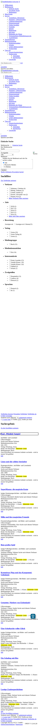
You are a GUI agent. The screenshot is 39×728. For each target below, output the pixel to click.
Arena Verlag (15, 234)
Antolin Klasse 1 (16, 262)
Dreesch (13, 280)
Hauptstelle (14, 276)
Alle (5, 163)
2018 (12, 206)
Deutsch (13, 288)
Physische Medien (10, 165)
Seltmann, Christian (17, 188)
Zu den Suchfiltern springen (9, 428)
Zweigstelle (4, 153)
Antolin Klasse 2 (16, 264)
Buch (12, 244)
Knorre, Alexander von (18, 194)
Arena (13, 232)
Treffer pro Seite (27, 419)
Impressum (19, 724)
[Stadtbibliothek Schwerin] (9, 2)
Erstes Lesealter (16, 260)
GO (21, 63)
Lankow (13, 278)
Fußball (13, 266)
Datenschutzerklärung (8, 724)
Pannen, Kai (15, 196)
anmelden (4, 67)
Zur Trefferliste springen (8, 180)
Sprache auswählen (7, 69)
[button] (35, 153)
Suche (3, 149)
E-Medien (7, 167)
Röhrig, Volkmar (16, 190)
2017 (12, 208)
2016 (12, 210)
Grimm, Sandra (15, 192)
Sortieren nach (5, 417)
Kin (12, 252)
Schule (13, 268)
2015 (12, 212)
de (11, 290)
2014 (12, 214)
